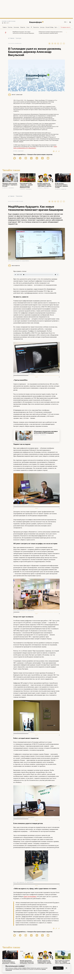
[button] (59, 377)
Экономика (16, 27)
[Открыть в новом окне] (14, 158)
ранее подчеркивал (30, 896)
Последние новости (65, 27)
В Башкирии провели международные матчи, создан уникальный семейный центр (51, 32)
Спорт (27, 27)
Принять (58, 968)
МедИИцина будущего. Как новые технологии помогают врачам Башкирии (23, 32)
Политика (10, 27)
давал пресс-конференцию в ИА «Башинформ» (35, 147)
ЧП (31, 27)
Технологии (36, 27)
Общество (22, 27)
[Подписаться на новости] (48, 158)
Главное (5, 27)
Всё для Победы (49, 27)
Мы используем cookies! (15, 966)
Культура (42, 27)
